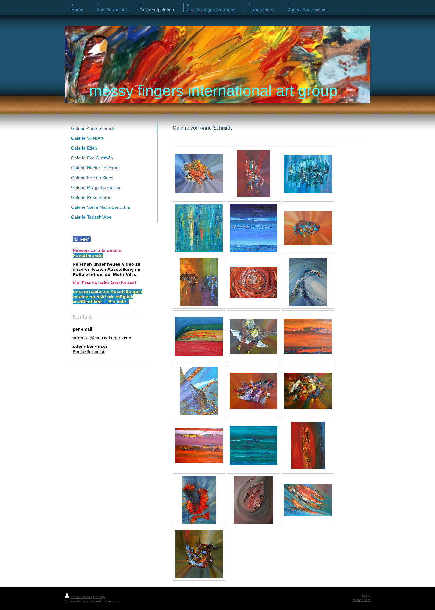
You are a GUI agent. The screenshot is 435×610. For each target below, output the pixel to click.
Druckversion (80, 597)
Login (366, 595)
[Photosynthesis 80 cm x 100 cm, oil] (308, 174)
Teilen (83, 239)
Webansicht (361, 600)
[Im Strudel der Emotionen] (253, 282)
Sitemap (99, 597)
